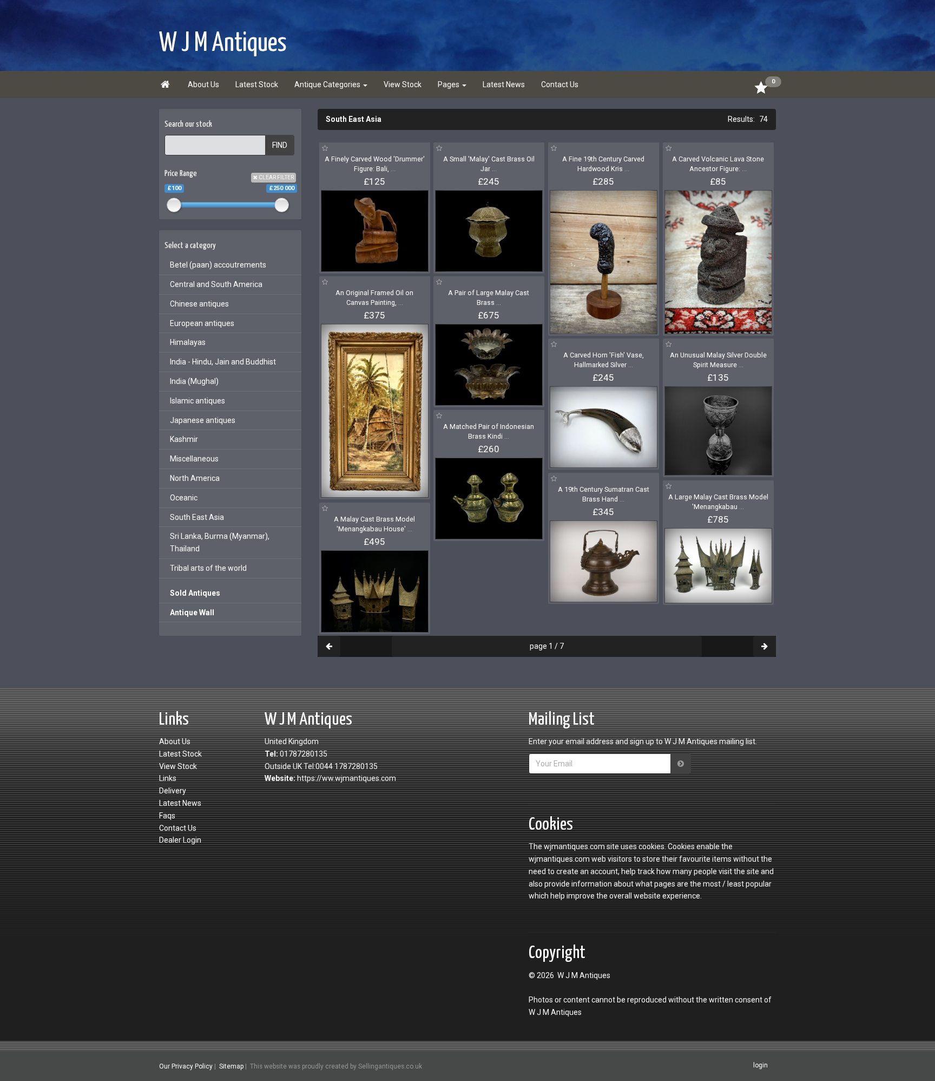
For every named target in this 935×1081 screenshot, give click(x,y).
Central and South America (216, 284)
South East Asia (197, 517)
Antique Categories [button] (328, 84)
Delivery (172, 790)
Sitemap (231, 1066)
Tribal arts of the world (208, 568)
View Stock (403, 84)
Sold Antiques (195, 593)
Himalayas (188, 342)
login (760, 1066)
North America (195, 478)
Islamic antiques (197, 400)
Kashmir (184, 439)
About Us (203, 84)
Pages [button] (449, 84)
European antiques (202, 323)
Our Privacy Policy (186, 1066)
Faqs (167, 815)
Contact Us (559, 84)
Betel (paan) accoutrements (218, 265)
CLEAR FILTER (276, 177)
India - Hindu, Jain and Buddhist (223, 361)
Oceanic (183, 497)
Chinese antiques (199, 303)
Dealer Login (180, 840)
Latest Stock (256, 84)
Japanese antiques (202, 420)
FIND (279, 145)
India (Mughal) (194, 381)
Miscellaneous (194, 458)
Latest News (504, 84)
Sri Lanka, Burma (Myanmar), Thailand (219, 542)
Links (167, 778)
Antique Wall (192, 612)
